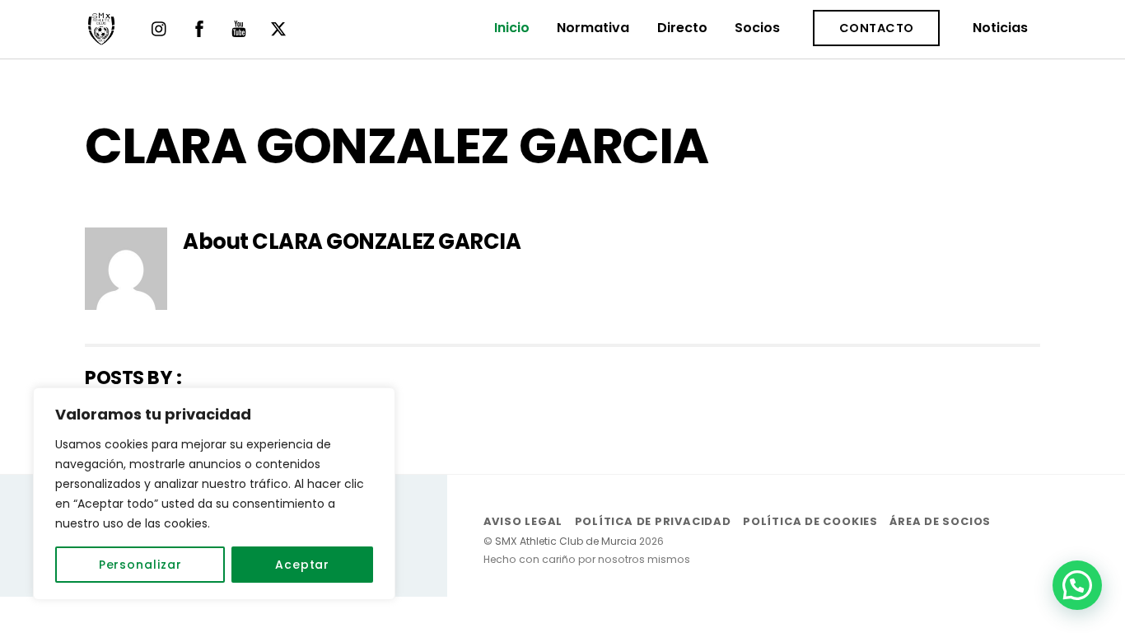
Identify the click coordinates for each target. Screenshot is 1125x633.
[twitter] (278, 27)
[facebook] (199, 27)
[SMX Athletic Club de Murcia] (101, 37)
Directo (682, 27)
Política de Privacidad (653, 521)
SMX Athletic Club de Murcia (566, 541)
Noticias (1000, 27)
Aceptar (302, 564)
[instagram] (159, 27)
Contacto (876, 28)
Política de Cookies (810, 521)
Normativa (593, 27)
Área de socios (940, 521)
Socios (757, 27)
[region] (214, 493)
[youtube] (238, 27)
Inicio (512, 27)
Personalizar (140, 564)
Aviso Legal (523, 521)
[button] (1077, 585)
